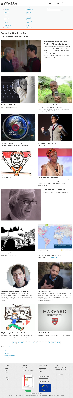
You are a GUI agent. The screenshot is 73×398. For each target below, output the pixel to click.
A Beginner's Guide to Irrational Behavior (15, 291)
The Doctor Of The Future (10, 105)
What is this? (49, 11)
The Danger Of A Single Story (48, 177)
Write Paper (7, 25)
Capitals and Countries (10, 358)
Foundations (29, 9)
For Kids (6, 27)
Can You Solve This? (44, 291)
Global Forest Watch (45, 253)
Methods (6, 10)
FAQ (6, 370)
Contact (7, 377)
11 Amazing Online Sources (47, 143)
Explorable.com (34, 393)
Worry (27, 19)
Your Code (29, 27)
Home (6, 7)
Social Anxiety (29, 21)
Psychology (6, 18)
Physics (5, 21)
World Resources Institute (53, 257)
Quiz (27, 25)
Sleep (27, 22)
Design (5, 13)
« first (14, 342)
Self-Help (28, 17)
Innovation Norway (42, 368)
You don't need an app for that (48, 105)
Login (67, 2)
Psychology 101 (9, 350)
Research (6, 9)
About (6, 368)
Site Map (7, 379)
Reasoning (28, 10)
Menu (53, 2)
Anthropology (7, 23)
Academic (6, 17)
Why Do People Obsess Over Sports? (13, 333)
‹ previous (20, 342)
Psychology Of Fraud (8, 253)
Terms (6, 372)
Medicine (6, 22)
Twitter (62, 374)
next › (53, 342)
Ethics (27, 13)
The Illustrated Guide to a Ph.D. (11, 143)
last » (58, 342)
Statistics (6, 15)
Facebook (61, 371)
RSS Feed (64, 369)
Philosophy (28, 12)
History (27, 15)
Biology (5, 19)
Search (61, 2)
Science (7, 353)
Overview (28, 7)
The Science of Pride (8, 177)
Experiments (6, 12)
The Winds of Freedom (54, 190)
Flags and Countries (10, 355)
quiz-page (10, 347)
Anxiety (27, 23)
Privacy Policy (8, 374)
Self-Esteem (28, 18)
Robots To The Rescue (45, 333)
